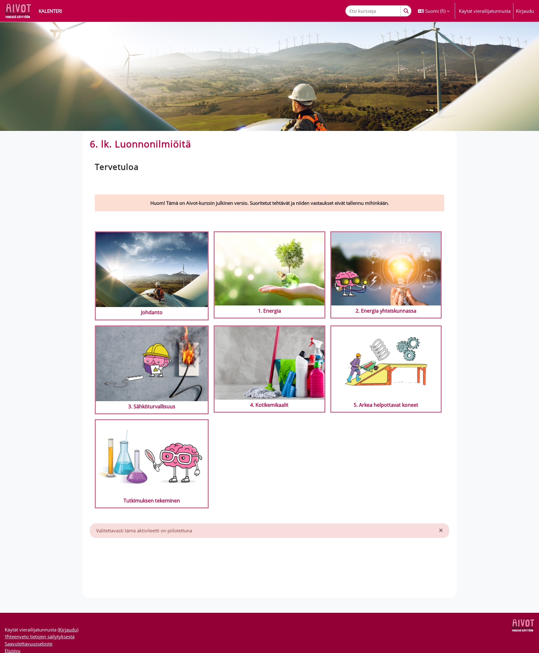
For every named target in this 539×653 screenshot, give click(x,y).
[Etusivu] (18, 11)
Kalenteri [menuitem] (50, 11)
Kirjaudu (525, 11)
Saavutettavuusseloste (28, 644)
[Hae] (406, 11)
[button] (434, 11)
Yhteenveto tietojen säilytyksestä (40, 636)
